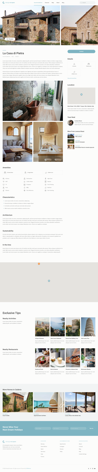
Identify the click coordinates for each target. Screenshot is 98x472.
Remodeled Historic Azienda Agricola (84, 147)
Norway (42, 444)
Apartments (63, 444)
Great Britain (44, 446)
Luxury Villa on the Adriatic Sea (73, 415)
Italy (42, 454)
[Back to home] (9, 2)
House (4, 50)
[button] (49, 281)
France (42, 456)
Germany (43, 451)
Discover (47, 2)
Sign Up (91, 428)
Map (53, 2)
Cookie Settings (82, 454)
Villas (61, 451)
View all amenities (72, 78)
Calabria (5, 414)
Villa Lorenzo (78, 136)
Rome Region (78, 135)
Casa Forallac (6, 415)
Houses (61, 449)
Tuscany (77, 140)
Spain (42, 449)
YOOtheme (28, 468)
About (58, 2)
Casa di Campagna (80, 142)
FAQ (80, 451)
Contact (81, 51)
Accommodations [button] (38, 2)
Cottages (62, 446)
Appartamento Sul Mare (40, 415)
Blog (63, 2)
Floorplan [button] (11, 39)
